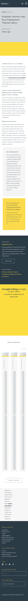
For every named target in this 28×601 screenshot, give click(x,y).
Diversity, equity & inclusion (10, 272)
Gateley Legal (6, 32)
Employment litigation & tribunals (11, 274)
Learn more (10, 261)
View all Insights (14, 480)
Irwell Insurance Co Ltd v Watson (17, 77)
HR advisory (5, 276)
